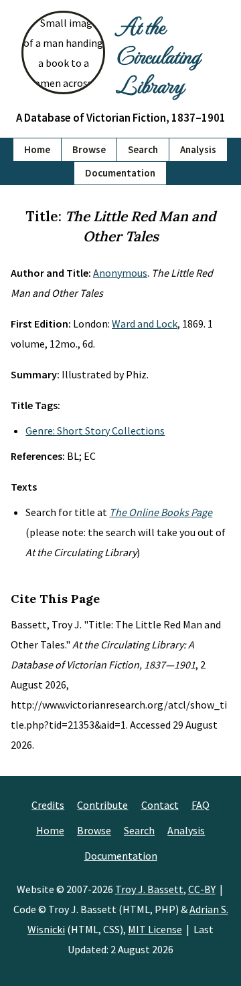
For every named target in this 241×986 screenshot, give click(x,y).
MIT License (155, 929)
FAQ (200, 805)
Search (143, 149)
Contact (160, 805)
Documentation (120, 172)
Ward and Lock (144, 323)
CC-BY (202, 889)
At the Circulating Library (157, 55)
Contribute (102, 805)
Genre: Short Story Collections (95, 430)
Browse (89, 149)
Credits (47, 805)
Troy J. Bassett (149, 889)
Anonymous (120, 272)
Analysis (198, 149)
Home (37, 149)
